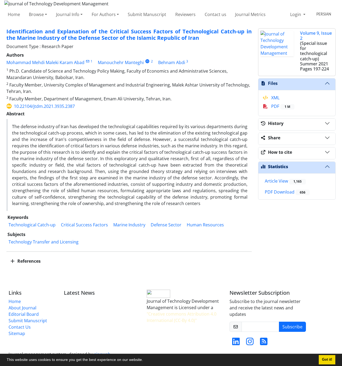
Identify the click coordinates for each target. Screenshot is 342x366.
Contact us (215, 14)
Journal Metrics (250, 14)
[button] (145, 360)
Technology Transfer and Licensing (44, 242)
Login (296, 14)
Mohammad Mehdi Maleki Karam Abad (45, 62)
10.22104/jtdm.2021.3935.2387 (44, 106)
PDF (280, 106)
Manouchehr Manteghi (121, 62)
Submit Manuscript (147, 14)
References (28, 261)
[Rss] (263, 343)
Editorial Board (24, 314)
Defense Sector (166, 225)
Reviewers (185, 14)
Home (14, 14)
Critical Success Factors (84, 225)
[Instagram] (249, 343)
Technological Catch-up (32, 225)
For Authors (104, 14)
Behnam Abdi (171, 62)
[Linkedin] (236, 343)
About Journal (22, 308)
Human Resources (205, 225)
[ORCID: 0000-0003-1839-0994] (147, 61)
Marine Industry (129, 225)
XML (274, 98)
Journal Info (67, 14)
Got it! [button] (327, 359)
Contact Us (20, 327)
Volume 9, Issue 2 (316, 35)
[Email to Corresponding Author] (88, 61)
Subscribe (292, 327)
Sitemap (17, 333)
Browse (36, 14)
